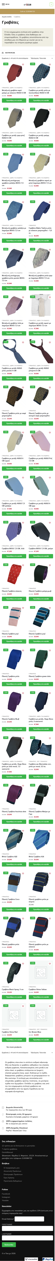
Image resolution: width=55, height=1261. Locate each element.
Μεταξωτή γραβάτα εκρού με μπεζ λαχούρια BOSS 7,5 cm (40, 182)
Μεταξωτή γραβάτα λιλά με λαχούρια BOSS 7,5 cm (12, 324)
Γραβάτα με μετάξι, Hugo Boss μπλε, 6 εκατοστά (41, 720)
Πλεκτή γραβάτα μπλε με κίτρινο (38, 900)
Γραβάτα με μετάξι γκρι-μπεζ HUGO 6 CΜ (13, 136)
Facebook (6, 1194)
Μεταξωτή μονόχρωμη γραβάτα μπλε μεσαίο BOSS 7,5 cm (13, 278)
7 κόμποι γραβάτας (9, 1149)
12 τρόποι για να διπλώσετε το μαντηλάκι (18, 1146)
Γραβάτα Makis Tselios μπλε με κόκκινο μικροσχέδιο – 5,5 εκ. (40, 230)
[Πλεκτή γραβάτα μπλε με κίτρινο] (41, 882)
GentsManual (7, 1152)
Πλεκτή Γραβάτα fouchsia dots (14, 812)
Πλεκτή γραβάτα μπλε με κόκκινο (38, 945)
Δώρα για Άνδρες (16, 87)
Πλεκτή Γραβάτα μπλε (10, 676)
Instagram (6, 1197)
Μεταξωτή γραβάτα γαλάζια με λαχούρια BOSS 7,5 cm (14, 229)
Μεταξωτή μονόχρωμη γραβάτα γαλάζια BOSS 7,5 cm (12, 183)
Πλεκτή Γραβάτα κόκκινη (11, 591)
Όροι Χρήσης (9, 1178)
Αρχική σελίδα (7, 17)
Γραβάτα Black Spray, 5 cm (13, 989)
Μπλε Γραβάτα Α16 (36, 857)
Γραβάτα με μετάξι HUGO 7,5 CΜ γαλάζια (13, 505)
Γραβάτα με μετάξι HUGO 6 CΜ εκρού (12, 459)
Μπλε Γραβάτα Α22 (9, 857)
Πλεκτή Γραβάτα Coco (10, 899)
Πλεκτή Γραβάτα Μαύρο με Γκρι (39, 813)
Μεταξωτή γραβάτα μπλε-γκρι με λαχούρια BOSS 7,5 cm (40, 277)
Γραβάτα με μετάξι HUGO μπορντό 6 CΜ (39, 369)
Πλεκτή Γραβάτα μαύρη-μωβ (40, 591)
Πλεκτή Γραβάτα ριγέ (10, 634)
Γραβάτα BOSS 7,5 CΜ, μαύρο (41, 549)
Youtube (5, 1200)
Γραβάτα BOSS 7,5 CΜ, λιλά (13, 549)
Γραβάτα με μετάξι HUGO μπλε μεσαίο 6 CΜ (12, 369)
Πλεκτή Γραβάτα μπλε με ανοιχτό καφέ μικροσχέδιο (39, 414)
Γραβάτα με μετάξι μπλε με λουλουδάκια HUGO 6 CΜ (39, 91)
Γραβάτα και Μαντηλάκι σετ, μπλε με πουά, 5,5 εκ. (40, 765)
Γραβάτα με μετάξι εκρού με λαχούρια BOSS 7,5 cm (40, 324)
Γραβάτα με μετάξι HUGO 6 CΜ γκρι (39, 505)
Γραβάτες (5, 87)
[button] (51, 4)
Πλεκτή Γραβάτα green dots (40, 676)
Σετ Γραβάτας (42, 761)
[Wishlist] (23, 64)
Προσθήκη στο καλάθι (14, 100)
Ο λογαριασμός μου (12, 1168)
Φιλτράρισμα (10, 53)
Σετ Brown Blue (35, 1032)
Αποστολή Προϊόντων (12, 1171)
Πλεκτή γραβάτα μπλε (10, 944)
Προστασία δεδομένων (13, 1181)
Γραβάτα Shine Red (10, 1032)
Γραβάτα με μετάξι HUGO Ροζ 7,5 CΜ (40, 459)
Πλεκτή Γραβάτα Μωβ (10, 719)
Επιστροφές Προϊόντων (13, 1174)
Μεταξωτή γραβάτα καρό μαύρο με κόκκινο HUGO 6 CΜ (14, 91)
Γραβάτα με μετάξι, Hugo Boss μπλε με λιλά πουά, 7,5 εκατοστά (14, 766)
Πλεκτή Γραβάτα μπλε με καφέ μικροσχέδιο (14, 414)
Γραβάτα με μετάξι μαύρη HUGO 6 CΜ (39, 136)
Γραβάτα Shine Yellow (38, 989)
